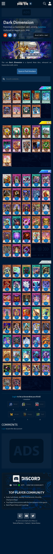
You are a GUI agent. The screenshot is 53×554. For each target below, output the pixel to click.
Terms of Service (18, 523)
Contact (27, 523)
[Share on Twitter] (10, 35)
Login (14, 397)
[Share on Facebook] (15, 35)
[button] (3, 3)
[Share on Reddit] (5, 35)
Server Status (36, 523)
